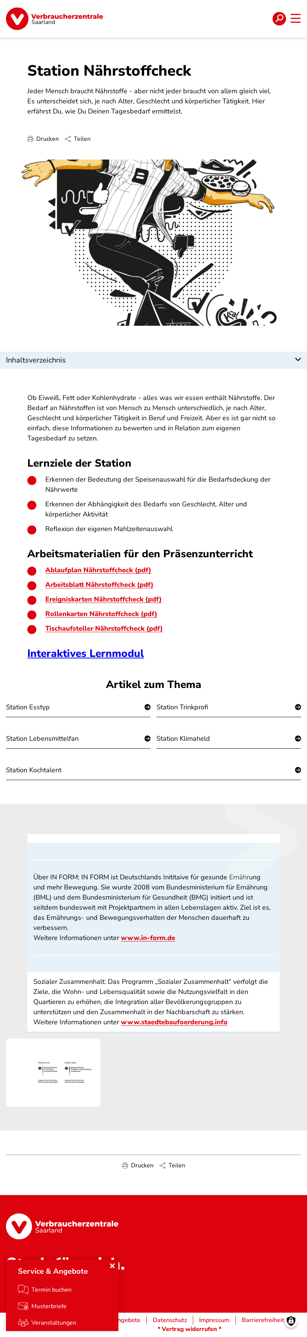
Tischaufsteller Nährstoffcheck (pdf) (104, 628)
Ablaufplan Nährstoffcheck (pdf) (98, 570)
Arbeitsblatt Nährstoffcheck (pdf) (99, 584)
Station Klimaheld (183, 738)
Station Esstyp (28, 707)
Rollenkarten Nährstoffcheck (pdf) (101, 613)
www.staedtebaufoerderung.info (174, 1022)
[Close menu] (112, 1266)
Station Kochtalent (33, 769)
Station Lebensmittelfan (42, 738)
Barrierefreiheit (263, 1320)
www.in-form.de (148, 937)
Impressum (214, 1320)
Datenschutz (170, 1320)
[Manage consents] (291, 1321)
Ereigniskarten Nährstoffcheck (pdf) (103, 599)
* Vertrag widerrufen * (189, 1329)
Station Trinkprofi (182, 707)
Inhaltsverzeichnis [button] (36, 360)
